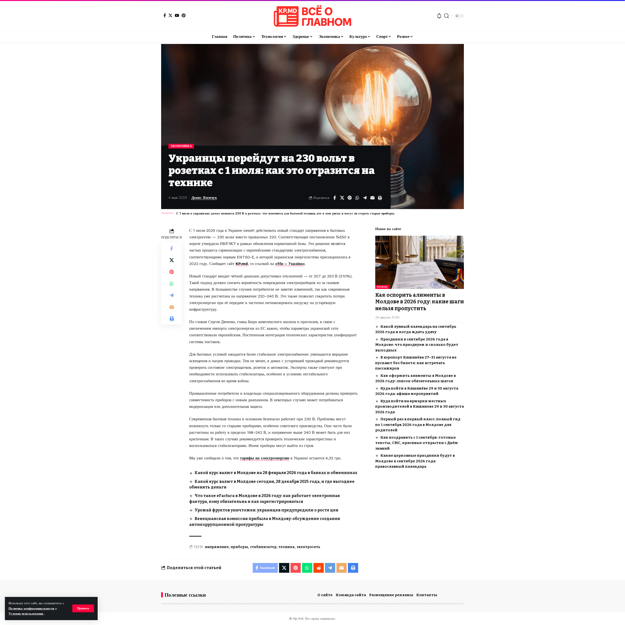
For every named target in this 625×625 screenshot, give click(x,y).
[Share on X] (342, 198)
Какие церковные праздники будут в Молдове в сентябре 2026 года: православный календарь (415, 461)
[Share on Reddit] (318, 568)
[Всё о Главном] (312, 16)
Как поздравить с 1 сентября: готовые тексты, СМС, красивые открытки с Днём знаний (416, 443)
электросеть (308, 547)
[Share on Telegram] (364, 198)
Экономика (181, 146)
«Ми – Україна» (290, 263)
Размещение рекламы (391, 595)
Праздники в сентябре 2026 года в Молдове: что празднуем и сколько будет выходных (416, 344)
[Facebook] (164, 15)
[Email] (372, 198)
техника (287, 547)
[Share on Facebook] (334, 198)
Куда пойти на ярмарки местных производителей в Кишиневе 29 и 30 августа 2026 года (419, 406)
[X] (170, 15)
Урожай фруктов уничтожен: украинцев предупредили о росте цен (266, 510)
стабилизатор (263, 547)
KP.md (242, 263)
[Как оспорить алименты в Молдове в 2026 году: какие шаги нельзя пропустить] (419, 262)
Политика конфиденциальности (32, 608)
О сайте (325, 595)
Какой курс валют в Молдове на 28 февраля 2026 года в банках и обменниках (276, 472)
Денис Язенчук (204, 197)
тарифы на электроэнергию (264, 458)
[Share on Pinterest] (349, 198)
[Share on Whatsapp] (357, 198)
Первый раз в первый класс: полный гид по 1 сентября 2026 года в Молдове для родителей (417, 424)
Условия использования (26, 613)
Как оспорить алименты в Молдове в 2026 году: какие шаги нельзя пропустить (419, 302)
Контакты (426, 595)
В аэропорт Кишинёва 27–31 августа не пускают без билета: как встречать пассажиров (416, 363)
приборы (239, 547)
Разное (382, 287)
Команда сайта (351, 595)
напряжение (217, 547)
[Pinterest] (183, 15)
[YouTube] (177, 15)
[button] (83, 608)
